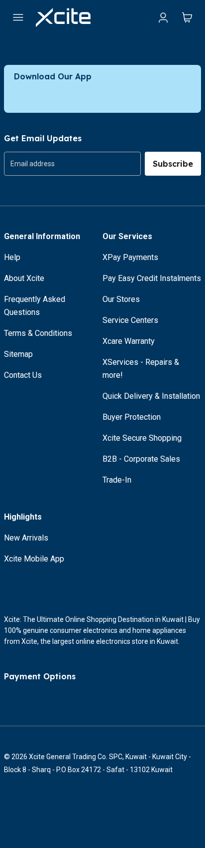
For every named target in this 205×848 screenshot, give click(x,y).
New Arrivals (26, 538)
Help (12, 257)
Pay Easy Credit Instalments (151, 278)
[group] (72, 164)
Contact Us (23, 375)
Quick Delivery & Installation (151, 396)
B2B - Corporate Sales (141, 459)
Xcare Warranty (128, 341)
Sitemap (18, 354)
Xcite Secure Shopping (142, 438)
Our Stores (121, 299)
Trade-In (116, 480)
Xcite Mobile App (34, 559)
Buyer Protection (131, 417)
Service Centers (130, 320)
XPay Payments (130, 257)
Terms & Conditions (38, 333)
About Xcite (24, 278)
